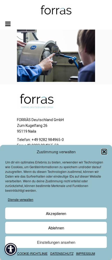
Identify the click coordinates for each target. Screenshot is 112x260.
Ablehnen (56, 227)
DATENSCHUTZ (61, 253)
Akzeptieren (56, 213)
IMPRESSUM (85, 253)
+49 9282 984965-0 (48, 140)
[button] (104, 151)
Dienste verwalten (20, 199)
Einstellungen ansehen (56, 242)
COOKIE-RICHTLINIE (32, 253)
